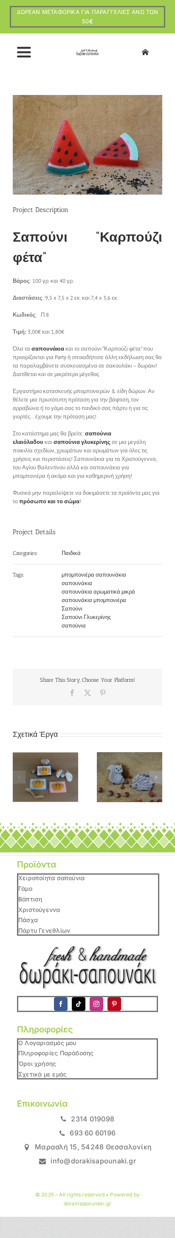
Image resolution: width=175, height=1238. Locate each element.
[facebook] (61, 1004)
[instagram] (96, 1004)
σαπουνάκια (77, 583)
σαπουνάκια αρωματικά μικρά (98, 591)
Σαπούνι (72, 608)
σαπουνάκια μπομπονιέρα (94, 600)
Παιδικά (71, 553)
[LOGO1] (87, 51)
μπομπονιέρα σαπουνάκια (94, 574)
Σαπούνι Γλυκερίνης (86, 617)
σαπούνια (74, 625)
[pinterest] (114, 1004)
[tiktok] (78, 1004)
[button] (19, 777)
